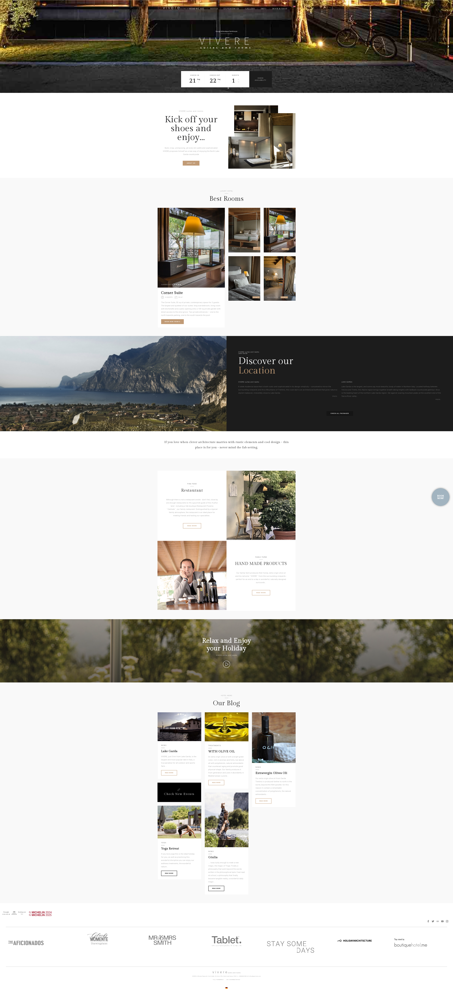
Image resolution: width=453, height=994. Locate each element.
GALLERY (250, 9)
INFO (263, 9)
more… (335, 396)
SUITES (214, 9)
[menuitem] (294, 6)
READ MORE (192, 526)
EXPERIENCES (231, 9)
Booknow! (440, 497)
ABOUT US (191, 163)
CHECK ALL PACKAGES (340, 413)
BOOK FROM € (172, 321)
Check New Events (179, 794)
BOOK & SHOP (279, 9)
